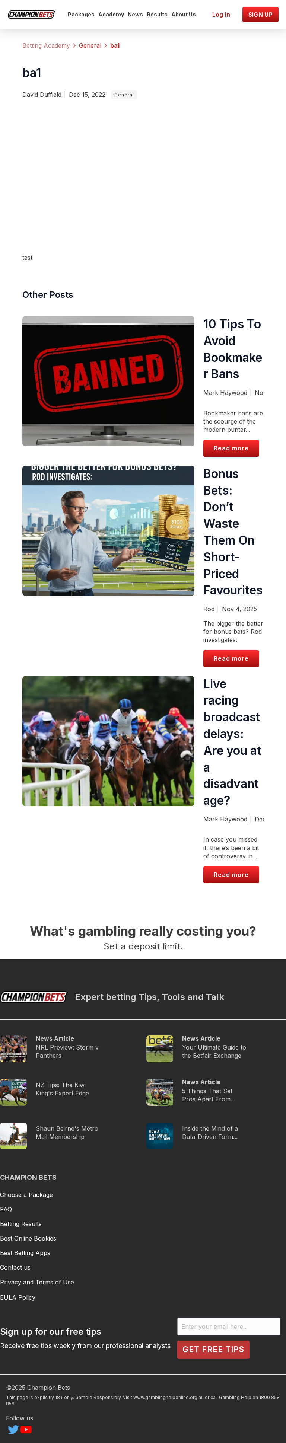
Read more (231, 448)
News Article (55, 1038)
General (124, 95)
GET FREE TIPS (213, 1349)
